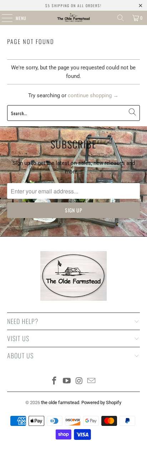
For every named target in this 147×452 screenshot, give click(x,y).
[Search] (120, 18)
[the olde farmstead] (73, 18)
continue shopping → (93, 95)
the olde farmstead (60, 402)
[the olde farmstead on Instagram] (79, 381)
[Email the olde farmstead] (91, 381)
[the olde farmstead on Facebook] (54, 381)
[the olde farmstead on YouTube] (67, 381)
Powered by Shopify (101, 402)
